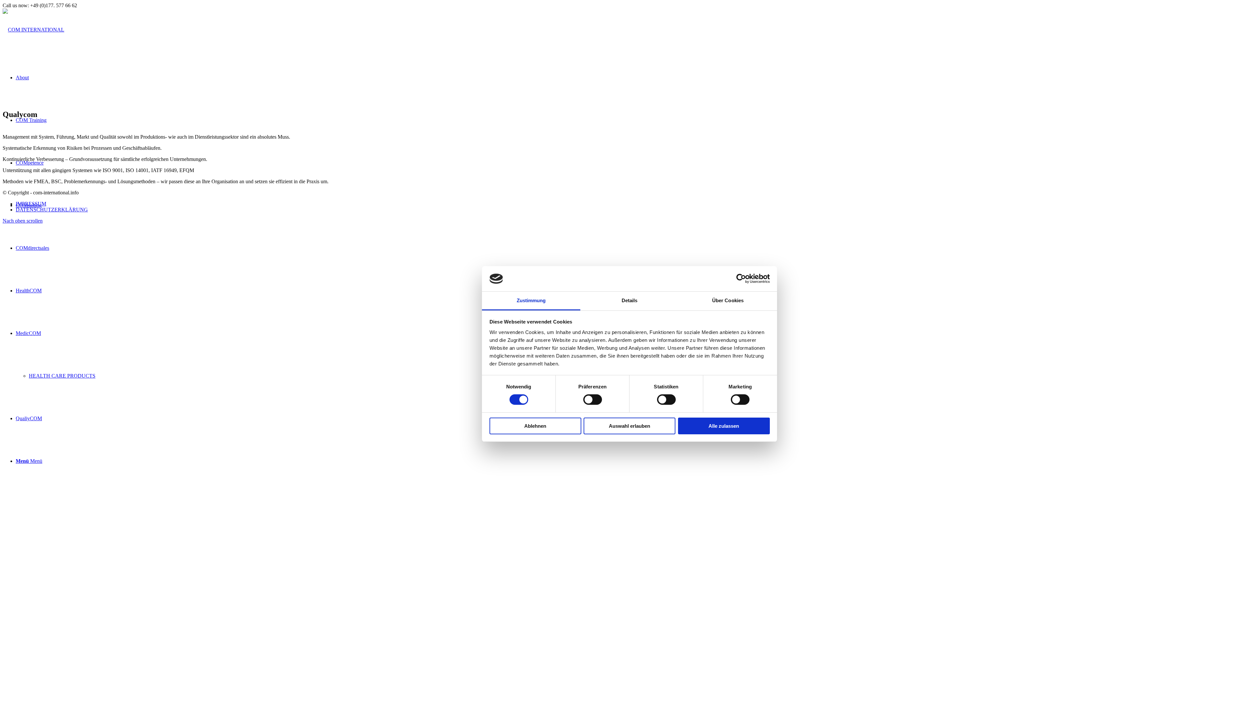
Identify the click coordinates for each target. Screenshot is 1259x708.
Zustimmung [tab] (531, 300)
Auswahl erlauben (629, 426)
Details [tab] (630, 300)
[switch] (592, 399)
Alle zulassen (724, 426)
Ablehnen (535, 426)
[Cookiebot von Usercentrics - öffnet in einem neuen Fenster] (741, 279)
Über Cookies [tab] (728, 300)
